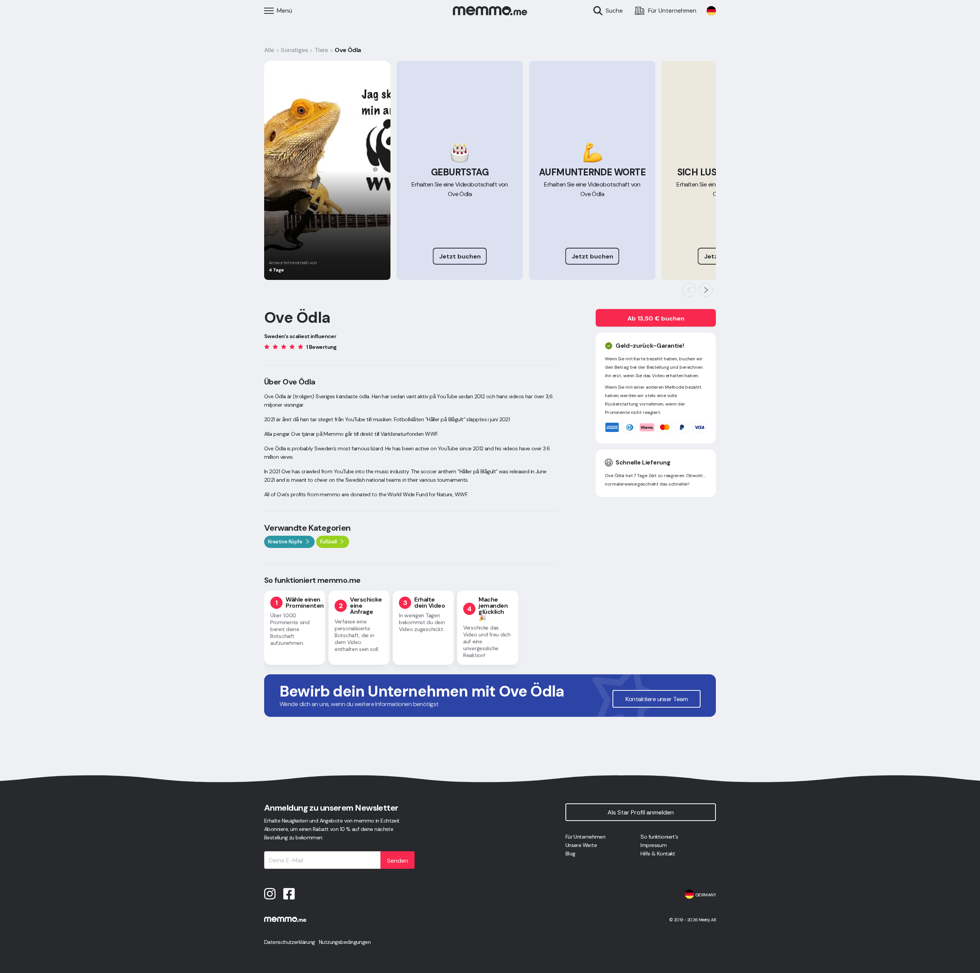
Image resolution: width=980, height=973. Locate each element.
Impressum (653, 845)
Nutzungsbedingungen (345, 942)
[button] (689, 290)
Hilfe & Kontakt (657, 853)
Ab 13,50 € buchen (655, 318)
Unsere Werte (581, 845)
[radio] (267, 346)
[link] (711, 10)
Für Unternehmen (585, 836)
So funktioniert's (659, 836)
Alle (269, 50)
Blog (570, 853)
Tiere (321, 50)
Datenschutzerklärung (289, 942)
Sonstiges (294, 50)
